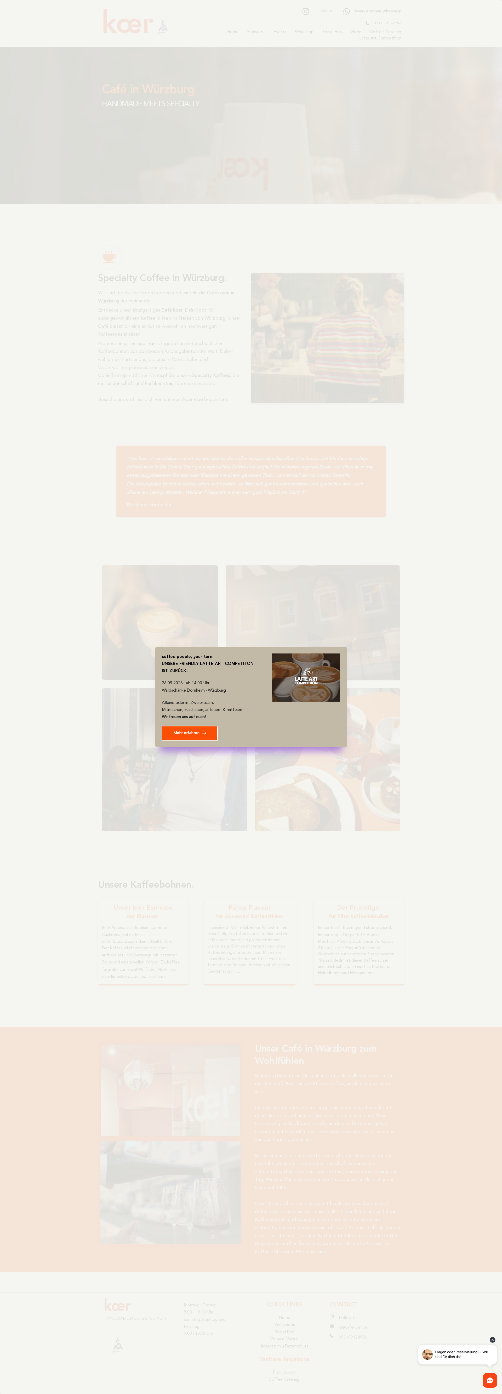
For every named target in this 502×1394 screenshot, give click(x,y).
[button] (354, 640)
